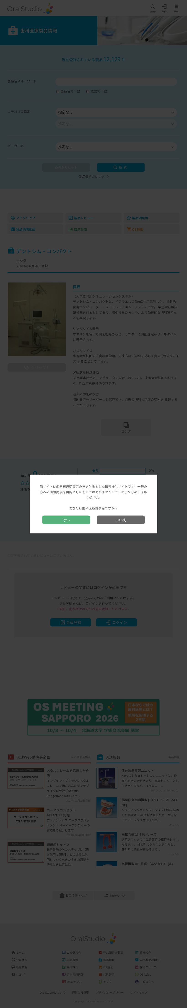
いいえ (120, 520)
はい (66, 520)
